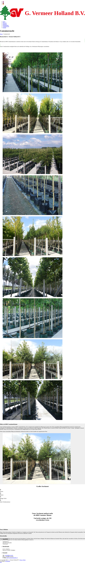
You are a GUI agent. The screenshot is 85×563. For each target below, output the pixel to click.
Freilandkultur (6, 25)
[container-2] (32, 378)
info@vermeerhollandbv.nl (12, 557)
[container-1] (32, 132)
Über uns (5, 22)
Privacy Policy (23, 560)
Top (1, 562)
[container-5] (32, 173)
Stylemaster (7, 561)
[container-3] (32, 255)
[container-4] (32, 296)
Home (4, 21)
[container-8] (32, 91)
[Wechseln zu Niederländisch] (3, 1)
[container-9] (32, 214)
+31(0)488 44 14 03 (9, 555)
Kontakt (4, 27)
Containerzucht (6, 26)
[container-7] (32, 337)
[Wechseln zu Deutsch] (3, 4)
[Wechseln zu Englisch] (3, 2)
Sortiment (5, 24)
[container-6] (32, 419)
